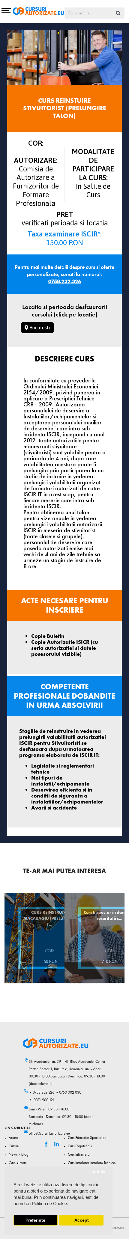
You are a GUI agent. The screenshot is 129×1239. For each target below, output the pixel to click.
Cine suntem (18, 1162)
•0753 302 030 (68, 1092)
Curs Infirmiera (79, 1154)
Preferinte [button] (35, 1220)
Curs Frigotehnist (80, 1146)
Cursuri (14, 1146)
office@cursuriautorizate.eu (49, 1133)
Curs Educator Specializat (87, 1137)
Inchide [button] (98, 1172)
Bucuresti (39, 327)
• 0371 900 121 (41, 1100)
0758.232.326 (64, 281)
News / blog (18, 1154)
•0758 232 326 (41, 1092)
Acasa (13, 1137)
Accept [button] (81, 1220)
